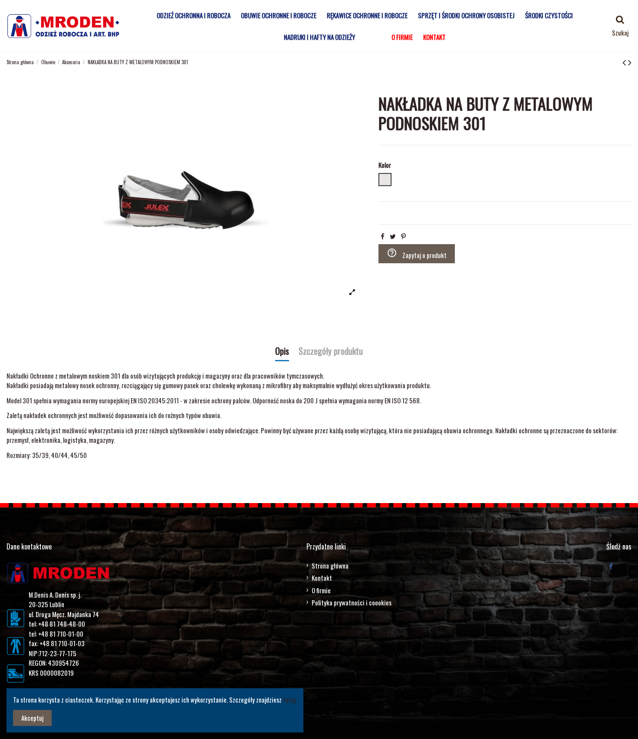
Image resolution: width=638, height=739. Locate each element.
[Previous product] (625, 61)
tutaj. (290, 699)
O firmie (321, 590)
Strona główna (330, 565)
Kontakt (322, 577)
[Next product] (629, 61)
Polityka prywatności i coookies (351, 602)
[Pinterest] (403, 236)
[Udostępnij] (383, 236)
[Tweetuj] (393, 236)
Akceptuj (32, 718)
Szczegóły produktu (331, 351)
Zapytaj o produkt (417, 254)
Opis (282, 351)
